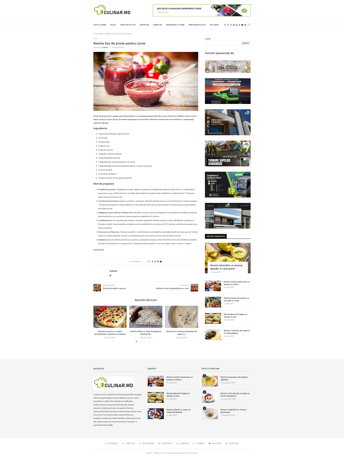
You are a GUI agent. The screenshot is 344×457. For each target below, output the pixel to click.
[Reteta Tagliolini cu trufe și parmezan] (210, 413)
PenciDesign (193, 453)
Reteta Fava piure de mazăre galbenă (234, 378)
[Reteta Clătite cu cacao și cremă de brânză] (156, 413)
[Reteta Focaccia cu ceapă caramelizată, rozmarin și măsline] (110, 317)
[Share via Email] (161, 261)
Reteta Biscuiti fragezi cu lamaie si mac (235, 315)
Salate (113, 25)
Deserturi (144, 25)
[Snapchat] (245, 25)
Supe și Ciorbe (99, 25)
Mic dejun (214, 25)
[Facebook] (224, 25)
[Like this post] (149, 261)
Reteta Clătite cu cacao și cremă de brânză (178, 410)
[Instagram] (231, 25)
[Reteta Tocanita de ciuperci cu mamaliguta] (213, 334)
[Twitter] (228, 25)
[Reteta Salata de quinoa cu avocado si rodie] (213, 302)
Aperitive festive (128, 25)
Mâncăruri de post (197, 25)
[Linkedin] (237, 25)
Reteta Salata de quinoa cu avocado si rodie (236, 299)
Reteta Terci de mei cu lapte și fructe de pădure (235, 394)
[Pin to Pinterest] (158, 261)
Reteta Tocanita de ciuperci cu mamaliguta (237, 331)
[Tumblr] (239, 25)
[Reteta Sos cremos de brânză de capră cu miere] (181, 317)
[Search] (249, 25)
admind (105, 47)
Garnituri (157, 25)
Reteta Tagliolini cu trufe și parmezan (234, 410)
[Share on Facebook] (152, 261)
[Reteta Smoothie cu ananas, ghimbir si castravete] (228, 258)
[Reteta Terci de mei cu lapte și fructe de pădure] (210, 397)
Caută (207, 39)
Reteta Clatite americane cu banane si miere (237, 283)
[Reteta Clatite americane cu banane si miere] (213, 285)
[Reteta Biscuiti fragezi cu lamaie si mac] (213, 318)
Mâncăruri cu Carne (175, 25)
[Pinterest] (234, 25)
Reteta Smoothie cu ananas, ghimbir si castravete (226, 267)
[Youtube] (242, 25)
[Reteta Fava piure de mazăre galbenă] (210, 381)
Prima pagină (98, 34)
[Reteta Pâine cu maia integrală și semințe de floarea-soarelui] (145, 317)
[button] (97, 324)
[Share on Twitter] (155, 261)
